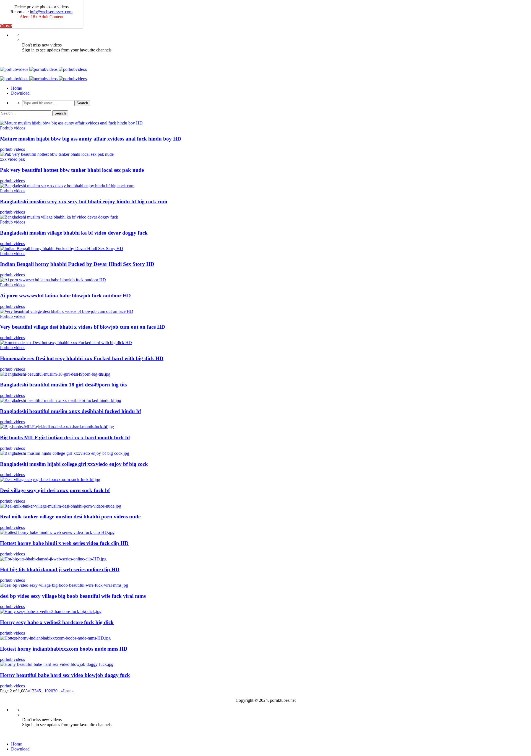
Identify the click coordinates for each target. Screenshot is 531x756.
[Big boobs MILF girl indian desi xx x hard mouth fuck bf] (57, 426)
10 (46, 691)
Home (16, 88)
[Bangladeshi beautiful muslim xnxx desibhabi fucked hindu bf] (60, 400)
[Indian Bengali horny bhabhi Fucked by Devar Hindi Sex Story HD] (61, 248)
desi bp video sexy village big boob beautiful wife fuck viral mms (73, 596)
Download (20, 93)
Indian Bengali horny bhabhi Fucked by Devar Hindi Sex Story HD (77, 264)
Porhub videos (12, 128)
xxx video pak (12, 159)
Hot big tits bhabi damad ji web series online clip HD (59, 569)
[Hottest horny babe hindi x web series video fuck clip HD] (57, 532)
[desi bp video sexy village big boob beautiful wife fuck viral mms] (64, 585)
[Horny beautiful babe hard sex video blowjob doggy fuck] (56, 664)
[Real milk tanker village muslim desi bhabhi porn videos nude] (60, 506)
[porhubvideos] (43, 69)
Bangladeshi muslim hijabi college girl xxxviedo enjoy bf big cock (74, 464)
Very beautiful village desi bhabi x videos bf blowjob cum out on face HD (82, 327)
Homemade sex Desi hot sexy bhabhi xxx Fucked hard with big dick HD (81, 358)
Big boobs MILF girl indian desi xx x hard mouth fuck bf (65, 437)
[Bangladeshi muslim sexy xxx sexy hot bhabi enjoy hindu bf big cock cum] (67, 185)
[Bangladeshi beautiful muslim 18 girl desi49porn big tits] (55, 374)
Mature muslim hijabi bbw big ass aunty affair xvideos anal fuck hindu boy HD (90, 139)
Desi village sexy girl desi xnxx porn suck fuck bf (55, 490)
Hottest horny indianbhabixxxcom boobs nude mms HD (63, 649)
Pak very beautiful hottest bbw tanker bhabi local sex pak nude (72, 170)
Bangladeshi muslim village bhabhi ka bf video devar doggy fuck (74, 233)
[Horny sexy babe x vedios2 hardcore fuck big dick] (50, 611)
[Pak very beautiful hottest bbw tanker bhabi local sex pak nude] (57, 154)
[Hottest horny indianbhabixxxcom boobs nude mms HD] (55, 638)
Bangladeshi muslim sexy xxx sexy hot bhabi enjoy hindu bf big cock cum (83, 201)
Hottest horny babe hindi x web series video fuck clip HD (64, 543)
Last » (68, 691)
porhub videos (12, 149)
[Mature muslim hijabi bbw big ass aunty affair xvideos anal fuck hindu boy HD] (71, 123)
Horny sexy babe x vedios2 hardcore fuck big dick (57, 622)
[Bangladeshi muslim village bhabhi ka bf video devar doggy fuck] (59, 217)
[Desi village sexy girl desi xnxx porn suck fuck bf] (50, 479)
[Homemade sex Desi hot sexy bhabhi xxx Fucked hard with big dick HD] (66, 342)
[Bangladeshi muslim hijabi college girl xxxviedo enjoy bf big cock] (64, 453)
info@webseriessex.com (51, 11)
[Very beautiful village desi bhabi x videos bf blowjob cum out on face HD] (66, 311)
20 (51, 691)
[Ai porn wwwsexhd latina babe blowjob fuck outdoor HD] (53, 279)
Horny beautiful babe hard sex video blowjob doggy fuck (65, 675)
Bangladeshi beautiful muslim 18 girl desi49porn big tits (63, 385)
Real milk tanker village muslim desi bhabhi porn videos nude (70, 516)
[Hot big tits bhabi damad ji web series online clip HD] (53, 559)
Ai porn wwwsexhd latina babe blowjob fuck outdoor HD (65, 295)
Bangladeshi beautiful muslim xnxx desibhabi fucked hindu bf (70, 411)
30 (55, 691)
